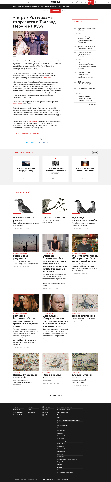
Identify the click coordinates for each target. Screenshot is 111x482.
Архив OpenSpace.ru (18, 412)
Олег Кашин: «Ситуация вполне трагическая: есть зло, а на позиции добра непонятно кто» (55, 321)
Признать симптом (53, 217)
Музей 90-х (60, 464)
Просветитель (61, 430)
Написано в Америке (63, 449)
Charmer (65, 479)
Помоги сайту (25, 2)
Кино (14, 6)
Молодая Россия (62, 415)
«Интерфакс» (47, 78)
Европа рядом (61, 443)
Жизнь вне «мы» (52, 375)
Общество (53, 6)
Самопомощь (60, 428)
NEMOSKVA (60, 438)
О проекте (16, 2)
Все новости (92, 104)
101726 (27, 266)
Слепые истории (82, 375)
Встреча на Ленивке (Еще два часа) (26, 170)
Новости (55, 10)
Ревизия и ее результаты (20, 257)
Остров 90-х (60, 462)
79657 (27, 388)
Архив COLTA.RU (17, 415)
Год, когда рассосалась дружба (84, 219)
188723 (26, 178)
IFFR (15, 56)
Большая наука (61, 451)
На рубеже (60, 433)
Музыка (27, 6)
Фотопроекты (16, 409)
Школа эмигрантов (83, 316)
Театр (41, 6)
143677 (27, 228)
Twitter (46, 412)
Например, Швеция (62, 435)
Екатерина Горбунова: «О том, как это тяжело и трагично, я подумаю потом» (25, 321)
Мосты (59, 417)
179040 (85, 178)
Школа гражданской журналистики (67, 459)
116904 (86, 273)
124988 (57, 288)
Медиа (47, 6)
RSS (46, 415)
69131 (57, 383)
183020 (56, 178)
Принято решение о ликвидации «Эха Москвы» (85, 54)
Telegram (47, 409)
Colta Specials (66, 6)
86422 (27, 347)
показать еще (55, 396)
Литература (35, 6)
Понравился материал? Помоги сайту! (26, 133)
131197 (86, 228)
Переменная (60, 446)
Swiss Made (60, 454)
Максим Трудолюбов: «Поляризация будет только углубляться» (85, 258)
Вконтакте (47, 407)
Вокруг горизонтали (62, 412)
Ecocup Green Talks (62, 425)
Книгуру (59, 469)
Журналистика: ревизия (20, 253)
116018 (57, 341)
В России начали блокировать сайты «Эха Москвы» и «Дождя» (86, 98)
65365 (86, 385)
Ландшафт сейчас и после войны (25, 376)
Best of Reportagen (62, 441)
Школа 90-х (60, 467)
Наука (59, 6)
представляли (34, 121)
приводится (17, 104)
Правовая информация (48, 479)
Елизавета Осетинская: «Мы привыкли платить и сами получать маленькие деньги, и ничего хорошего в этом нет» (54, 264)
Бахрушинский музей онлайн (65, 472)
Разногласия (60, 456)
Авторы (30, 409)
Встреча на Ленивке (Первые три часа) (85, 170)
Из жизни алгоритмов (63, 422)
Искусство (21, 6)
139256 (87, 324)
